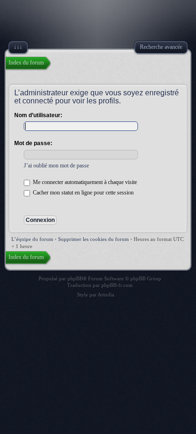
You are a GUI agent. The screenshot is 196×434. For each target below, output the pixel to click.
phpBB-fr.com (117, 285)
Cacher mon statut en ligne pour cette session (82, 192)
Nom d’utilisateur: (38, 115)
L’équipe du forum (32, 239)
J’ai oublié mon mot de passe (56, 165)
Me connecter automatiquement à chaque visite (84, 182)
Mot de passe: (33, 143)
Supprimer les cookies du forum (93, 239)
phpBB (75, 278)
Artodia (106, 294)
